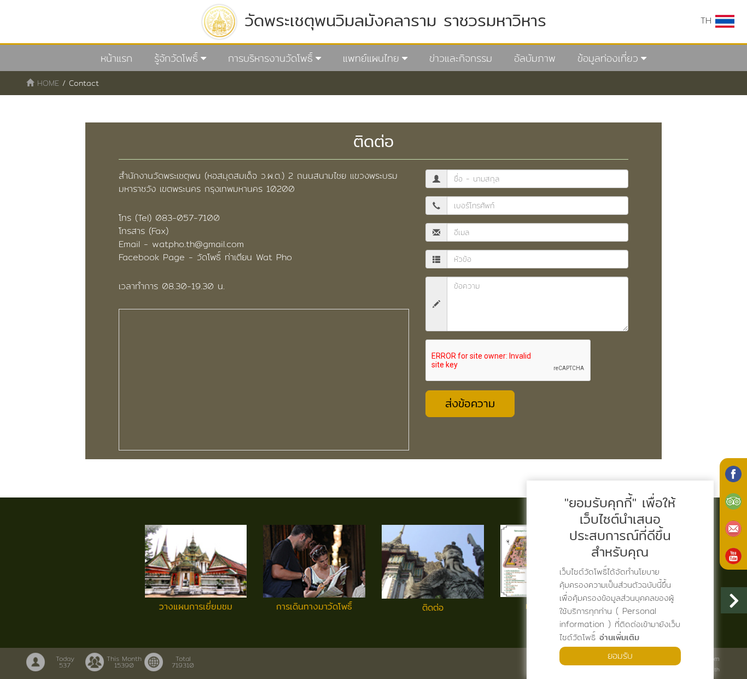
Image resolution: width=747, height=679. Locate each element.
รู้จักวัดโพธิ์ (176, 58)
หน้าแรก (116, 58)
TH (708, 20)
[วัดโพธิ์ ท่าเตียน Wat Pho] (733, 473)
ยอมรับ (620, 656)
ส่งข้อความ (470, 403)
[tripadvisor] (733, 500)
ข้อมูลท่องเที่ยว (607, 58)
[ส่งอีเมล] (733, 527)
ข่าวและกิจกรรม (460, 58)
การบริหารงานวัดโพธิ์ (270, 58)
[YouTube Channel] (733, 555)
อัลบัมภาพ (535, 58)
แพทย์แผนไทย (371, 58)
